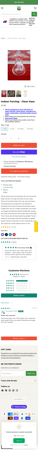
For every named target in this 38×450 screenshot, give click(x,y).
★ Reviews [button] (36, 226)
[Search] (34, 14)
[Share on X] (6, 234)
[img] (5, 308)
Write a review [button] (19, 295)
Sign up (31, 373)
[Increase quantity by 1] (18, 138)
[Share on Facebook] (2, 234)
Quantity (3, 134)
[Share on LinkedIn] (10, 234)
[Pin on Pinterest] (14, 234)
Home (3, 38)
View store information (10, 166)
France (18, 399)
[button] (4, 93)
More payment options (19, 157)
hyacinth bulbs (8, 187)
